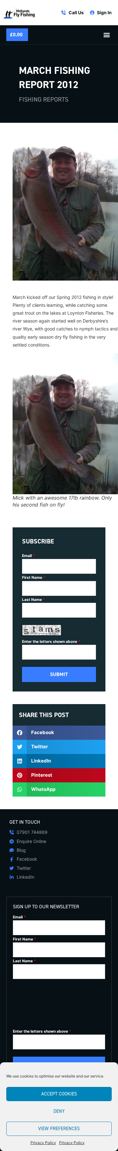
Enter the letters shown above (51, 642)
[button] (106, 35)
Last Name (33, 600)
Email (28, 556)
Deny (59, 1111)
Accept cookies (59, 1094)
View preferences (59, 1128)
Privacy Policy (43, 1142)
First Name (33, 577)
